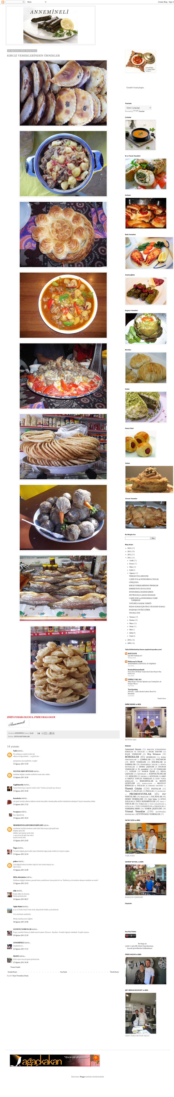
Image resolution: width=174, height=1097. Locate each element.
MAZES (16, 956)
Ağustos (132, 573)
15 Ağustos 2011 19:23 (20, 818)
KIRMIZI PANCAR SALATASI (140, 589)
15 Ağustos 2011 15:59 (20, 764)
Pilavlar (127, 791)
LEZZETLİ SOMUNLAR (22, 929)
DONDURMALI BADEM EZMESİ (141, 592)
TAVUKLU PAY (134, 613)
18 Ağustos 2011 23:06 (20, 922)
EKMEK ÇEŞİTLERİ (146, 767)
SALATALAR (156, 796)
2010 (129, 640)
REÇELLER (144, 797)
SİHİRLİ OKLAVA (135, 679)
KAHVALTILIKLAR (157, 774)
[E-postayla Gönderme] (38, 733)
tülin (14, 891)
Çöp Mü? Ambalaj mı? (135, 655)
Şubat (131, 633)
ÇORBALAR (145, 759)
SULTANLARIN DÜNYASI (23, 771)
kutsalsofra (17, 798)
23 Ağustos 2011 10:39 (20, 962)
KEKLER (133, 776)
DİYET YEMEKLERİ (138, 762)
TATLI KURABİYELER (145, 801)
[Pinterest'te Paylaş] (53, 733)
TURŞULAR (143, 804)
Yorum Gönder (15, 967)
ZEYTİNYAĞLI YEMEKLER (148, 814)
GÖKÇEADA (134, 582)
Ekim (131, 567)
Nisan (131, 626)
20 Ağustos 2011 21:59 (20, 935)
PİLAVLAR (138, 791)
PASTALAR (156, 789)
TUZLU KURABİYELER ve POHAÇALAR (150, 806)
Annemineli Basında (133, 749)
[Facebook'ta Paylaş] (50, 733)
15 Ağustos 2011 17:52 (20, 804)
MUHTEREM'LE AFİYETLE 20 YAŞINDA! (142, 663)
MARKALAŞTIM (147, 783)
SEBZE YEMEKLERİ (134, 799)
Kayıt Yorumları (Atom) (20, 976)
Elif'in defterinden (19, 877)
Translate (142, 111)
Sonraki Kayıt (12, 972)
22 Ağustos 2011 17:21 (20, 949)
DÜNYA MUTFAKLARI (22, 736)
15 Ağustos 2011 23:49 (20, 870)
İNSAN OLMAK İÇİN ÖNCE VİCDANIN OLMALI (147, 607)
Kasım (131, 564)
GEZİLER (132, 771)
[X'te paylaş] (48, 733)
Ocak (131, 636)
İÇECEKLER (141, 774)
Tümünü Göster (162, 698)
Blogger (82, 1077)
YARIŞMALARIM (132, 808)
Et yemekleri (143, 769)
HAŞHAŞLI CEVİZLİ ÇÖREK (139, 610)
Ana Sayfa (63, 972)
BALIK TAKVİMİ (155, 752)
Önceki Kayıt (114, 972)
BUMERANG (151, 757)
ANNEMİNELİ (18, 943)
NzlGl (15, 751)
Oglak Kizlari (17, 907)
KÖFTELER (154, 776)
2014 (129, 548)
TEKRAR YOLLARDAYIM (138, 576)
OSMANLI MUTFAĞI (155, 786)
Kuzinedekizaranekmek (136, 670)
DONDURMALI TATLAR (148, 764)
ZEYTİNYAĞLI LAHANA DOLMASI (142, 595)
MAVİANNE (132, 654)
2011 (129, 558)
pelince (15, 861)
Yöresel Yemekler (135, 811)
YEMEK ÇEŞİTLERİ (153, 808)
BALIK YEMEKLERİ (133, 754)
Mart (131, 630)
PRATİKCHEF (162, 791)
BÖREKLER (132, 756)
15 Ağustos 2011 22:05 (20, 841)
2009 (129, 643)
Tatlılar (162, 801)
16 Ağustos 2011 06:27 (20, 899)
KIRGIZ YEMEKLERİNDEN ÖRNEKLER (143, 586)
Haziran (132, 620)
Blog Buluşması (154, 754)
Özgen (15, 848)
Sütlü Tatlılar (152, 799)
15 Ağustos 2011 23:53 (20, 883)
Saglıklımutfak (18, 785)
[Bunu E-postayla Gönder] (43, 733)
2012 (129, 555)
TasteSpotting (133, 689)
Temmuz (132, 617)
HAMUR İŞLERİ (148, 771)
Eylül (131, 570)
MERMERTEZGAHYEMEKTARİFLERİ (28, 825)
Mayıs (131, 623)
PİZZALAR (150, 791)
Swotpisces (17, 812)
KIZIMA (144, 776)
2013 (129, 551)
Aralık (131, 561)
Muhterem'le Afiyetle (135, 662)
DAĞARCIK (161, 759)
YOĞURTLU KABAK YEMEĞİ (140, 603)
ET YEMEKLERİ (160, 769)
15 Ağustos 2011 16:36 (20, 777)
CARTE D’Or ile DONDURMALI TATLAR (144, 579)
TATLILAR (129, 804)
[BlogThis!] (45, 733)
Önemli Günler (133, 788)
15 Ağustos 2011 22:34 (20, 854)
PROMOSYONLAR (140, 794)
